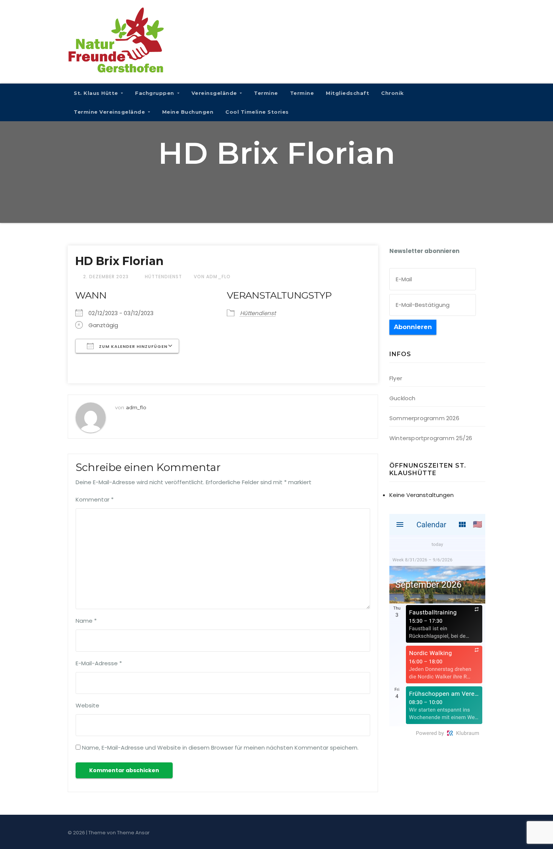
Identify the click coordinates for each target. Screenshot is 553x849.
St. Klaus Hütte (97, 93)
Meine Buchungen (188, 112)
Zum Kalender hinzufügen (132, 346)
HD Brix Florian (119, 261)
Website (87, 705)
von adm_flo (212, 276)
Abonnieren (413, 327)
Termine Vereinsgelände (110, 112)
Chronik (392, 93)
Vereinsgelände (215, 93)
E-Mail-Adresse (99, 663)
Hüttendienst (163, 276)
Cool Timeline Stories (257, 112)
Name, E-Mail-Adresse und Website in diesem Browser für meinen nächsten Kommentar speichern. (220, 747)
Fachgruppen (155, 93)
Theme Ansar (133, 832)
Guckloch (402, 398)
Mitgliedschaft (347, 93)
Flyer (395, 378)
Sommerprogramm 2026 (424, 418)
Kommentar (95, 499)
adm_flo (136, 407)
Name (86, 621)
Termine (266, 93)
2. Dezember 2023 (106, 276)
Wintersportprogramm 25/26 (430, 438)
